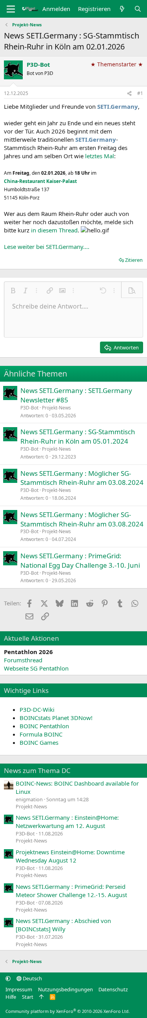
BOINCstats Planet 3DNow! (56, 718)
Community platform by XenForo (67, 1011)
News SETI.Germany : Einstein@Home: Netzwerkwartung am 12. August (67, 821)
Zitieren (134, 259)
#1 (140, 93)
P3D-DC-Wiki (37, 709)
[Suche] (137, 9)
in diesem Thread (54, 230)
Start (27, 996)
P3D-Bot (38, 64)
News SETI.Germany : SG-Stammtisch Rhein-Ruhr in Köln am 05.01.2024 (77, 436)
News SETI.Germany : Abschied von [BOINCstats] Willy (63, 925)
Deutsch (32, 978)
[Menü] (11, 9)
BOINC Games (39, 742)
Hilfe (10, 996)
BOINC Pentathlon (44, 726)
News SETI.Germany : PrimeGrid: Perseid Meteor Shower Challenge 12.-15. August (71, 891)
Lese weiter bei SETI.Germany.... (46, 246)
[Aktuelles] (122, 9)
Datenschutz (113, 989)
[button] (13, 290)
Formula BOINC (41, 734)
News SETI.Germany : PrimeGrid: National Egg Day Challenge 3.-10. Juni (80, 560)
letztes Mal (99, 156)
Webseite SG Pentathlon (36, 668)
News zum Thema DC (37, 770)
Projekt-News (56, 407)
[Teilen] (129, 93)
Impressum (18, 989)
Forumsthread (23, 660)
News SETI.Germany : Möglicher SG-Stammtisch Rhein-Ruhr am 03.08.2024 (81, 478)
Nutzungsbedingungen (65, 989)
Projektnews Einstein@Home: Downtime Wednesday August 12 (70, 856)
